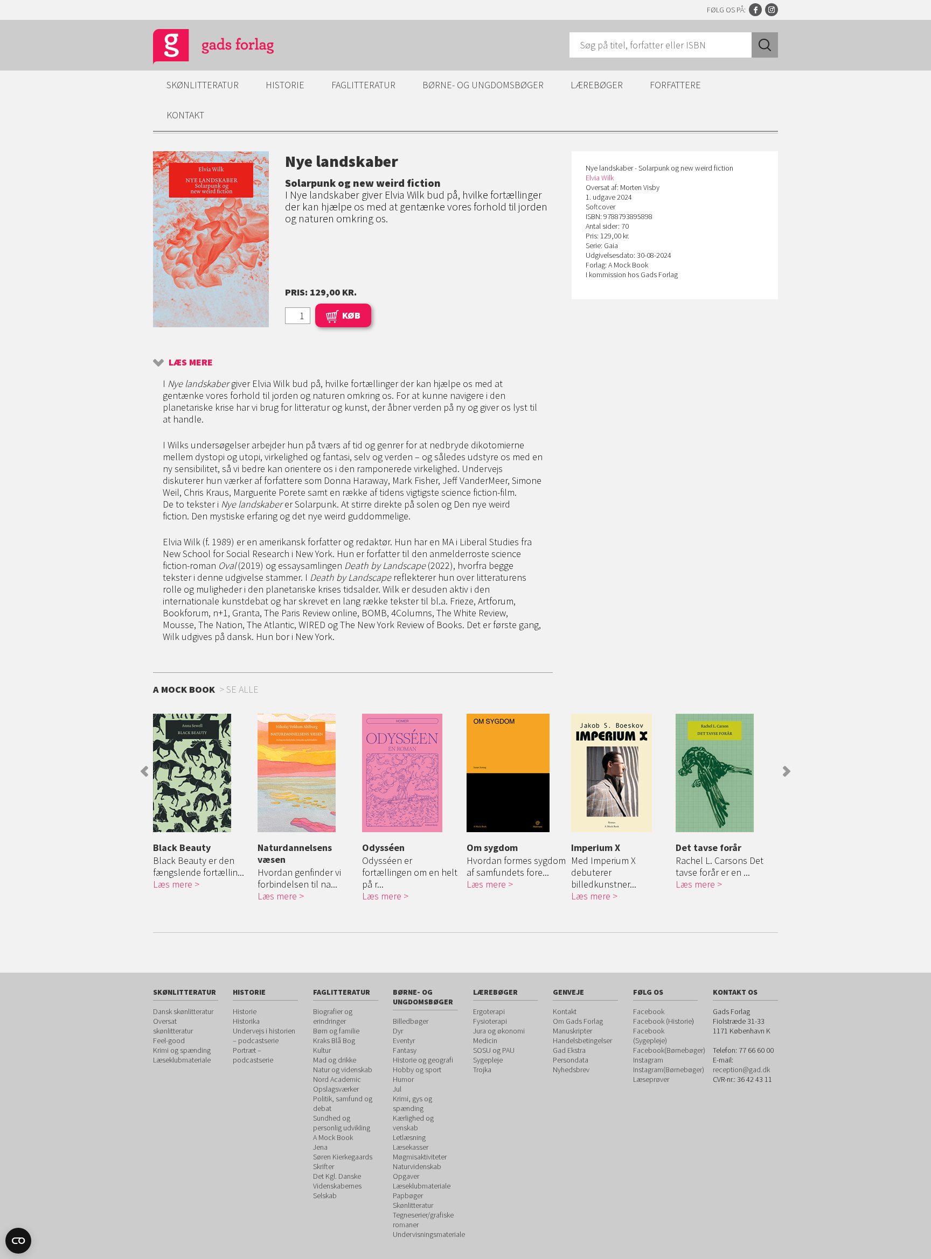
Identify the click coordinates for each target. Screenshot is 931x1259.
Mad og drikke (334, 1060)
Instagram (771, 9)
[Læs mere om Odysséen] (411, 773)
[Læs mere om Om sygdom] (516, 773)
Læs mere (191, 362)
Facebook (755, 9)
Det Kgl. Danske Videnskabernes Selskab (337, 1185)
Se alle (242, 689)
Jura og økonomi (499, 1031)
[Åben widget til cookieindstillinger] (18, 1241)
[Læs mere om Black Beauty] (202, 773)
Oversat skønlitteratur (173, 1026)
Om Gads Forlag (578, 1021)
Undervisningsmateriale (429, 1234)
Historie (285, 85)
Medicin (485, 1040)
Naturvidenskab (417, 1166)
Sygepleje (488, 1060)
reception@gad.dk (741, 1069)
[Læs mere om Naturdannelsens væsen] (307, 773)
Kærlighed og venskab (413, 1123)
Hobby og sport (417, 1069)
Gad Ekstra (569, 1050)
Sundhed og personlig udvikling (341, 1123)
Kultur (322, 1050)
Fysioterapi (490, 1021)
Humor (403, 1079)
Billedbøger (410, 1021)
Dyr (398, 1031)
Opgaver (406, 1176)
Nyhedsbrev (571, 1069)
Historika (246, 1021)
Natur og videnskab (342, 1069)
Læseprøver (651, 1079)
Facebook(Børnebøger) (669, 1050)
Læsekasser (410, 1147)
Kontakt (185, 115)
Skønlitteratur (202, 85)
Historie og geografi (423, 1060)
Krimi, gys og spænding (412, 1103)
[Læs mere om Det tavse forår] (725, 773)
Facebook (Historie (662, 1021)
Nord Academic (337, 1079)
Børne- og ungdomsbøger (483, 85)
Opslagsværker (336, 1089)
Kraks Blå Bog (334, 1040)
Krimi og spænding (182, 1050)
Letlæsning (409, 1137)
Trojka (482, 1069)
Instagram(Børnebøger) (668, 1069)
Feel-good (169, 1040)
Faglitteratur (363, 85)
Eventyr (404, 1040)
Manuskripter (572, 1031)
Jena (320, 1147)
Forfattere (675, 85)
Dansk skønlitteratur (183, 1011)
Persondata (570, 1060)
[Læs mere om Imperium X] (620, 773)
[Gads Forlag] (202, 48)
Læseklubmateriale (182, 1060)
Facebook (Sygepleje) (650, 1035)
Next (786, 771)
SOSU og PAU (494, 1050)
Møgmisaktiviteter (420, 1157)
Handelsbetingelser (582, 1040)
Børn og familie (336, 1031)
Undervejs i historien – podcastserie (264, 1035)
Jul (397, 1089)
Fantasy (404, 1050)
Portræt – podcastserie (253, 1055)
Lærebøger (597, 85)
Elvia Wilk (600, 177)
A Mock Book (333, 1137)
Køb (351, 315)
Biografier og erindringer (332, 1016)
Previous (144, 771)
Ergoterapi (489, 1011)
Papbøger (408, 1195)
